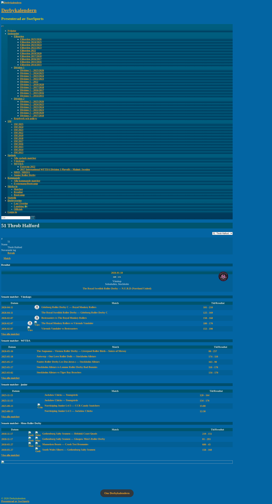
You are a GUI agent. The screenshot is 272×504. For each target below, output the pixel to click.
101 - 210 (208, 307)
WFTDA (18, 163)
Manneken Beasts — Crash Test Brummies (65, 444)
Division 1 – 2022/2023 (32, 79)
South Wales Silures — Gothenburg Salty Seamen (68, 449)
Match (7, 258)
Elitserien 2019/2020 (31, 53)
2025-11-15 (7, 395)
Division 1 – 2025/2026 (32, 70)
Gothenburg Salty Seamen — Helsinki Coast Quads (69, 433)
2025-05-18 (7, 356)
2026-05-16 (7, 351)
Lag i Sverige (21, 203)
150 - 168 (208, 318)
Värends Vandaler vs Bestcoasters (59, 328)
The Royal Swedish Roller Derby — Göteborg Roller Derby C (74, 312)
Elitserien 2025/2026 (31, 39)
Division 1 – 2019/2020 (32, 84)
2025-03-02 (7, 372)
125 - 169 (208, 312)
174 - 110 (213, 356)
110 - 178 (213, 367)
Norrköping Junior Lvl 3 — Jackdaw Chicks (68, 411)
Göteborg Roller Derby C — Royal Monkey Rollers (68, 307)
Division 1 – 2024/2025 (32, 73)
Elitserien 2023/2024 (31, 45)
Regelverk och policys (25, 118)
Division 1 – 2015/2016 (32, 93)
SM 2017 (18, 141)
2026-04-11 (7, 307)
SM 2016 (18, 144)
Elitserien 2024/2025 (31, 42)
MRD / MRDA (22, 172)
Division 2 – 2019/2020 (32, 112)
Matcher (18, 189)
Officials (18, 209)
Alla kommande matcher (27, 180)
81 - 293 (206, 439)
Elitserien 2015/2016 (31, 62)
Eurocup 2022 (27, 166)
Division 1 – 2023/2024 (32, 76)
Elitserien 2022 (28, 50)
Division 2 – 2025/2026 (32, 101)
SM (9, 121)
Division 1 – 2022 (29, 81)
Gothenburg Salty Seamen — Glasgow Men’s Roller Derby (73, 439)
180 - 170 (208, 323)
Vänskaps (19, 161)
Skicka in (12, 186)
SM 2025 (18, 124)
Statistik (12, 197)
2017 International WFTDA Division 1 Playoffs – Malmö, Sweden (55, 169)
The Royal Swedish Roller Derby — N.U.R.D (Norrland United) (117, 288)
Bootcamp (19, 195)
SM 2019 (18, 135)
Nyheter (12, 30)
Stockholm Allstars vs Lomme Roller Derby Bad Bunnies (66, 367)
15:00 (203, 406)
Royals (11, 253)
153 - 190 (208, 328)
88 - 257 (213, 351)
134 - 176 (204, 400)
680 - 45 (206, 444)
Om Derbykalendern (117, 493)
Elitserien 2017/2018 (31, 56)
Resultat (18, 192)
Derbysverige (15, 200)
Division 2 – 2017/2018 (32, 115)
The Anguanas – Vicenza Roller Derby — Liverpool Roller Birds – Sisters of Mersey (81, 351)
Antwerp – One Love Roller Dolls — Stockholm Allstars (66, 356)
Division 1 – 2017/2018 (32, 87)
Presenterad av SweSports (15, 501)
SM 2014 (18, 149)
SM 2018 (18, 138)
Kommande (14, 178)
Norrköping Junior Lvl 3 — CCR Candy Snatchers (72, 405)
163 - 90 (213, 362)
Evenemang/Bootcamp (26, 183)
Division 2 (19, 98)
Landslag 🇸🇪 (21, 206)
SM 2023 (18, 129)
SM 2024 (18, 127)
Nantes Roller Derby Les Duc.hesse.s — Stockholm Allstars (68, 361)
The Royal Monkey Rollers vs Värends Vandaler (67, 323)
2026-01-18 (117, 272)
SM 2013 (18, 152)
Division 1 (19, 67)
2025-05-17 (7, 362)
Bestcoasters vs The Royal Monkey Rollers (64, 318)
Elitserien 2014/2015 (31, 64)
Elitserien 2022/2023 (31, 47)
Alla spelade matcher (25, 158)
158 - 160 (207, 449)
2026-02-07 (7, 318)
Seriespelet (13, 33)
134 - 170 (213, 372)
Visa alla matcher (10, 334)
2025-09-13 (7, 406)
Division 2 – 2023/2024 (32, 107)
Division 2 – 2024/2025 (32, 104)
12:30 (203, 411)
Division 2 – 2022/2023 (32, 110)
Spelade (12, 155)
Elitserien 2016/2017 (31, 59)
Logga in (12, 212)
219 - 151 (207, 433)
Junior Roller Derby (25, 175)
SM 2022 (18, 132)
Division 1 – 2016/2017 (32, 90)
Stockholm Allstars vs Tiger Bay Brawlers (58, 372)
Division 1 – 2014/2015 (32, 96)
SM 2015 (18, 146)
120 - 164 (204, 395)
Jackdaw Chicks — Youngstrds (61, 395)
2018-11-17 (7, 433)
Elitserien (19, 36)
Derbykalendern (19, 10)
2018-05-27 (7, 444)
